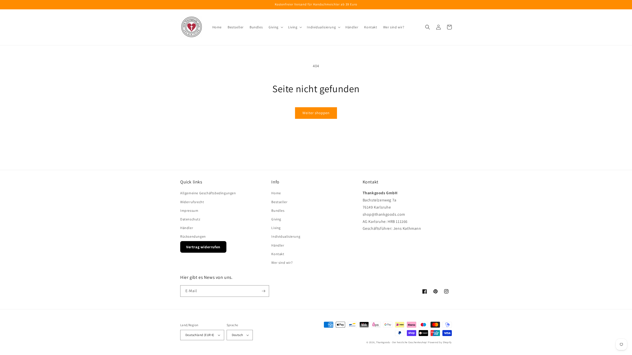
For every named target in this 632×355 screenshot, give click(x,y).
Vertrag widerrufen (203, 247)
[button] (275, 27)
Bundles (277, 210)
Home (276, 193)
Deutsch (237, 335)
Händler (186, 228)
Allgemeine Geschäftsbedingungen (208, 193)
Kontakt (277, 254)
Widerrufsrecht (192, 202)
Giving (276, 219)
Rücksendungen (193, 236)
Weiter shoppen (316, 112)
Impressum (189, 210)
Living (276, 228)
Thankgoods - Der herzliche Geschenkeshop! (402, 342)
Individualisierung (285, 236)
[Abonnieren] (263, 291)
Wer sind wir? (282, 262)
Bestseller (279, 202)
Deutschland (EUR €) (199, 335)
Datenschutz (190, 219)
